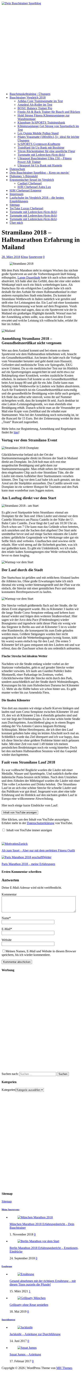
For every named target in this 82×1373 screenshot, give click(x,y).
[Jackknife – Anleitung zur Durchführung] (25, 1327)
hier (16, 432)
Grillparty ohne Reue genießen (29, 1304)
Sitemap (15, 204)
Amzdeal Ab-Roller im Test (35, 104)
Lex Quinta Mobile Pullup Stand (38, 133)
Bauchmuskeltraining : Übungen (30, 94)
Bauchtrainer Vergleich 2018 (28, 97)
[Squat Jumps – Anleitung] (27, 1347)
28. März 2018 (11, 257)
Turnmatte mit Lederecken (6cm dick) (41, 154)
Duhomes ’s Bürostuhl (24, 176)
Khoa (24, 257)
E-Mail (6, 929)
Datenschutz (17, 169)
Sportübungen (8, 1319)
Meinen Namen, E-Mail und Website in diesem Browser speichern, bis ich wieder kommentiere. (39, 953)
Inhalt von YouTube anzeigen (20, 812)
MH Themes (64, 1368)
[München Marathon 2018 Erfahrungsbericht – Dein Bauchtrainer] (35, 1217)
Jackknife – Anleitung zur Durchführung (35, 1334)
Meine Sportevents (10, 1209)
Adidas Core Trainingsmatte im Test (40, 101)
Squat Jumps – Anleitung (25, 1354)
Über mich (16, 222)
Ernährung (7, 1266)
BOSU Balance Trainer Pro (35, 108)
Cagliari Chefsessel (30, 183)
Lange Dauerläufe (29, 277)
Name (5, 918)
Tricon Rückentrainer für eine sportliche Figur (46, 151)
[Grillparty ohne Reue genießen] (32, 1298)
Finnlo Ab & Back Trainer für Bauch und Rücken (49, 111)
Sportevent (35, 257)
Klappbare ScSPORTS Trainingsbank (41, 122)
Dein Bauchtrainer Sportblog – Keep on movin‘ (39, 172)
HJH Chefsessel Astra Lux (34, 187)
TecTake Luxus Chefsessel (26, 208)
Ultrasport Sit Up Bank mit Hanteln (40, 165)
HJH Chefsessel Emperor (25, 190)
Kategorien (9, 1089)
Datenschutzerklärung (40, 823)
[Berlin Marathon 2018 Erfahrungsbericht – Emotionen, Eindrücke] (38, 1241)
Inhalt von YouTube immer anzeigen (29, 830)
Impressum (16, 194)
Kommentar (9, 894)
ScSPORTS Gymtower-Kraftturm (39, 144)
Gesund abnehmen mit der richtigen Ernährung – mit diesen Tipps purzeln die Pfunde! (43, 1282)
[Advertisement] (41, 48)
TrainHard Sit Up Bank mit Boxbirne (41, 147)
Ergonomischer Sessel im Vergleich (32, 179)
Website (7, 940)
